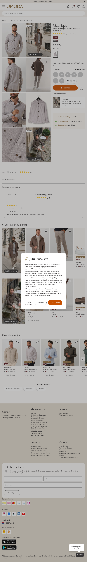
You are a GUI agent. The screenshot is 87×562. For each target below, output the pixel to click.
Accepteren (55, 303)
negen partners (38, 264)
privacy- (50, 284)
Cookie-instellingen (29, 303)
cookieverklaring (30, 287)
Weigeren (40, 302)
